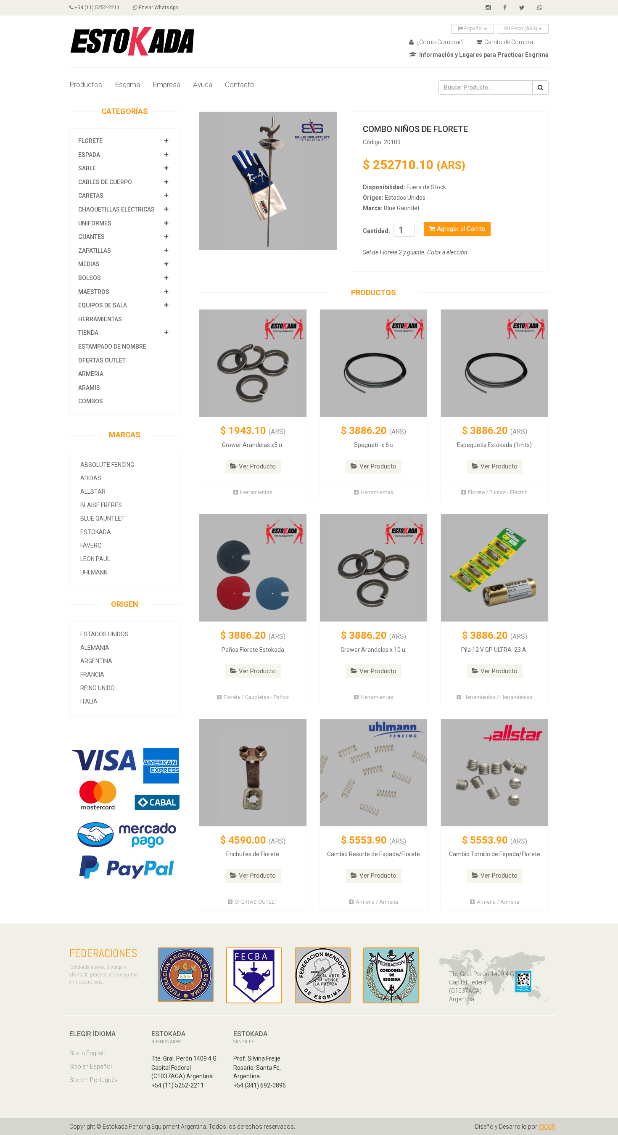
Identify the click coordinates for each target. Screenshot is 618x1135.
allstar (93, 491)
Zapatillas (94, 250)
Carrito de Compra (508, 42)
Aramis (89, 387)
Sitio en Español (90, 1066)
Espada (89, 154)
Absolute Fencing (107, 464)
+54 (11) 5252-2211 (96, 8)
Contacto (239, 84)
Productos (85, 84)
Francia (92, 674)
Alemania (94, 647)
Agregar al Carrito (460, 229)
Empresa (166, 84)
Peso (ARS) (524, 29)
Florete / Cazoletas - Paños (256, 697)
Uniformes (94, 223)
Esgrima (127, 84)
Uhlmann (94, 572)
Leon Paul (95, 559)
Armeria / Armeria (377, 902)
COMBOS (90, 401)
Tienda (88, 332)
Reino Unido (97, 688)
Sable (87, 168)
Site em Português (93, 1080)
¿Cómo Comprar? (439, 42)
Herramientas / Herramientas (498, 697)
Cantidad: (376, 231)
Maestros (93, 291)
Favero (91, 545)
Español (473, 29)
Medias (89, 264)
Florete (90, 141)
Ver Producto (257, 466)
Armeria (90, 373)
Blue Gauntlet (102, 518)
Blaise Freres (101, 505)
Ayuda (202, 84)
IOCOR (547, 1126)
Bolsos (90, 278)
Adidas (90, 478)
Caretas (90, 195)
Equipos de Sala (102, 305)
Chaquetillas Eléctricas (116, 209)
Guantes (91, 236)
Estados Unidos (104, 634)
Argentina (96, 661)
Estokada (95, 532)
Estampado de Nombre (112, 346)
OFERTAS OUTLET (102, 360)
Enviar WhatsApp (157, 8)
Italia (89, 701)
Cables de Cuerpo (105, 182)
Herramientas (100, 319)
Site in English (87, 1053)
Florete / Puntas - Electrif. (498, 492)
